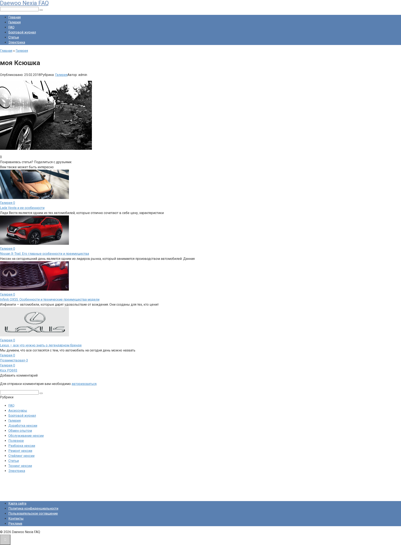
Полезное (16, 441)
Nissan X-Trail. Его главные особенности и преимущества (44, 254)
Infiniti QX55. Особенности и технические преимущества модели (49, 299)
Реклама (15, 524)
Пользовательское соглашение (33, 514)
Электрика (16, 42)
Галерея (14, 22)
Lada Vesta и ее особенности (22, 208)
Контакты (16, 519)
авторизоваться (84, 384)
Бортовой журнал (22, 32)
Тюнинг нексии (20, 466)
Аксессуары (17, 411)
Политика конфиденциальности (33, 508)
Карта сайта (17, 503)
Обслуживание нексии (26, 436)
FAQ (11, 27)
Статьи (13, 37)
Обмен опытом (20, 431)
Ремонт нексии (20, 451)
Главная (14, 17)
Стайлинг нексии (21, 456)
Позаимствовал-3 (14, 360)
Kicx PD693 (8, 370)
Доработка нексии (22, 426)
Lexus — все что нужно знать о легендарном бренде (41, 345)
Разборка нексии (21, 446)
